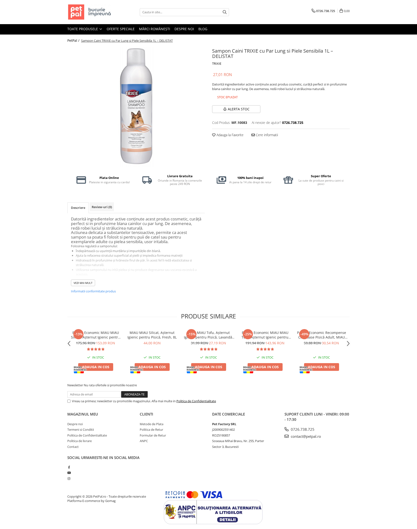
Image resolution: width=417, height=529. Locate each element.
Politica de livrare (79, 441)
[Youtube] (68, 473)
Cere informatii (266, 135)
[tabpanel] (136, 107)
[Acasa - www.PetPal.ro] (91, 12)
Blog (202, 29)
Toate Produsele (83, 29)
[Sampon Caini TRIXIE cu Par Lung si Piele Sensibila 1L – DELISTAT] (136, 107)
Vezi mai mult (83, 283)
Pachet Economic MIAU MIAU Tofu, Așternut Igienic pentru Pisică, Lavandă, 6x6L (265, 334)
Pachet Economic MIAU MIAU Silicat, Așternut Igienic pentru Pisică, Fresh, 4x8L (95, 334)
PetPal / (73, 40)
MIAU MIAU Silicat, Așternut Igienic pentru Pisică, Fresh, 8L (152, 334)
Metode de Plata (151, 424)
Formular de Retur (153, 435)
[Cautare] (224, 12)
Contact (73, 446)
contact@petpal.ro (305, 436)
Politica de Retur (151, 429)
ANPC (144, 441)
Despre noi (184, 29)
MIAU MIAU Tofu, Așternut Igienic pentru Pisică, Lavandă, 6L (208, 334)
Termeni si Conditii (80, 429)
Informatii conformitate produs (93, 291)
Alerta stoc (239, 109)
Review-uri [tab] (102, 207)
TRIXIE (216, 63)
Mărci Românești (154, 29)
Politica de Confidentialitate (196, 401)
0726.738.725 (302, 429)
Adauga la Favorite (229, 135)
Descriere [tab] (78, 207)
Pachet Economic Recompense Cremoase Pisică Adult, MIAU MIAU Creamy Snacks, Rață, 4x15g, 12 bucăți (321, 334)
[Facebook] (68, 467)
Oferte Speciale (121, 29)
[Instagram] (68, 478)
